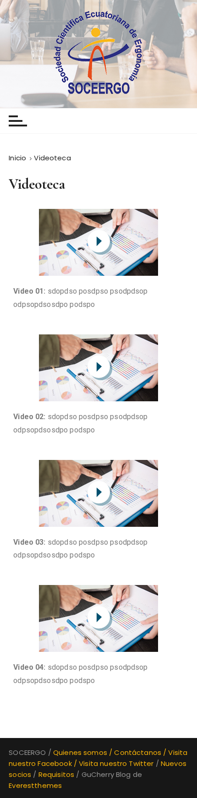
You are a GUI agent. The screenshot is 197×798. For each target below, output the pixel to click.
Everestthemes (35, 785)
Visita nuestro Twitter (116, 763)
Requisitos (56, 774)
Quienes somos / (83, 752)
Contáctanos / (141, 752)
